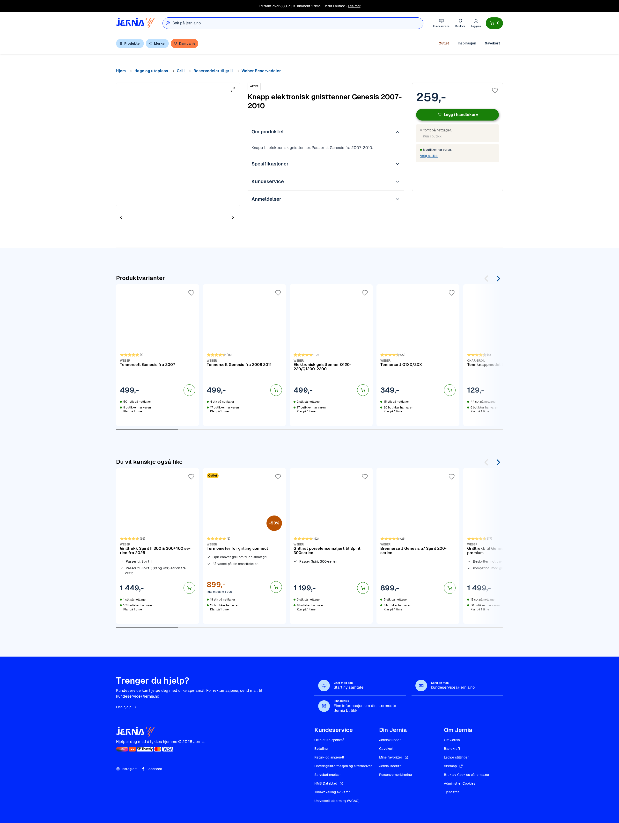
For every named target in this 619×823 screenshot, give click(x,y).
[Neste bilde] (233, 217)
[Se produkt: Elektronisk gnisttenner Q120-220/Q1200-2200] (331, 355)
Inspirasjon (467, 43)
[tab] (135, 218)
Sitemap (450, 766)
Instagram (129, 769)
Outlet (444, 43)
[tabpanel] (178, 144)
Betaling (321, 748)
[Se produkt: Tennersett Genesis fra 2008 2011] (244, 355)
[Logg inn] (476, 23)
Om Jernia (452, 740)
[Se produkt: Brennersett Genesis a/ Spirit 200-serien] (417, 546)
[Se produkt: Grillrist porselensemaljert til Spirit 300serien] (331, 546)
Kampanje (187, 43)
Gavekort (492, 43)
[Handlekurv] (494, 23)
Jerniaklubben (390, 740)
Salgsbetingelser (327, 774)
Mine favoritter (390, 757)
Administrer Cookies (459, 783)
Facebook (154, 769)
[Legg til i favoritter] (495, 90)
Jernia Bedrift (390, 766)
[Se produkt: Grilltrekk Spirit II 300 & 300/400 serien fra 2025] (157, 546)
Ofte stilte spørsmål (330, 740)
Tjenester (451, 792)
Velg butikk (429, 156)
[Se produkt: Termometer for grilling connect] (244, 546)
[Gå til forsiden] (135, 23)
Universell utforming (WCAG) (336, 800)
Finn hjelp (123, 707)
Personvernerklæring (395, 774)
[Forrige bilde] (121, 217)
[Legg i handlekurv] (189, 390)
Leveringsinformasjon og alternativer (343, 766)
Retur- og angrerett (329, 757)
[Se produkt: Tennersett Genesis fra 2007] (157, 355)
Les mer (354, 6)
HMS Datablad (325, 783)
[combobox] (297, 23)
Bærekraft (452, 748)
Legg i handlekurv (461, 114)
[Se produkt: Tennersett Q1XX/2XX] (417, 355)
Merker (160, 43)
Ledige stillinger (456, 757)
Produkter (132, 43)
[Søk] (167, 23)
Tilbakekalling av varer (332, 792)
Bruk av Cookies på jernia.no (466, 774)
